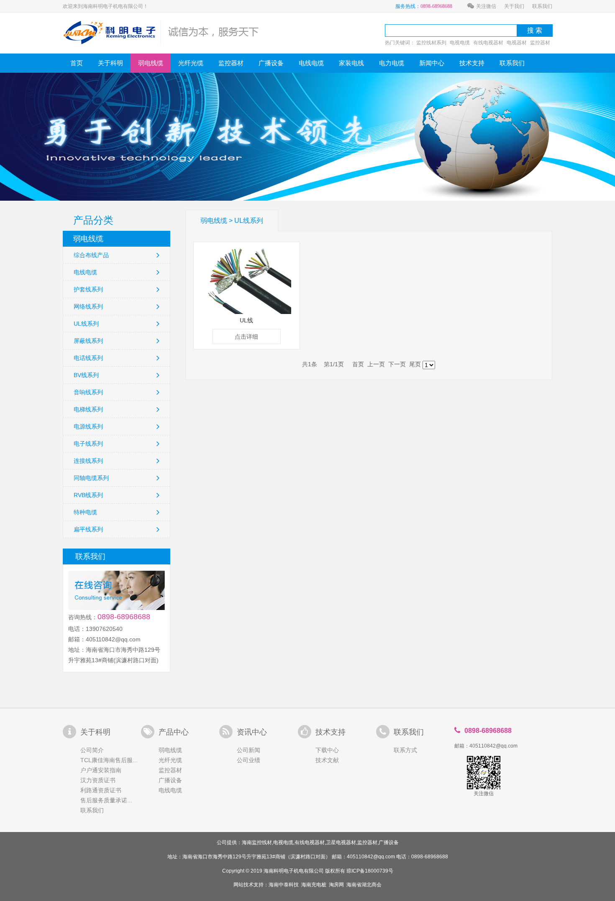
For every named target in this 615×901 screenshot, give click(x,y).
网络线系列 (88, 306)
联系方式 (405, 750)
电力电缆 (391, 62)
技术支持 (471, 62)
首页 (76, 62)
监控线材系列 (431, 43)
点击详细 (246, 336)
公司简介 (92, 750)
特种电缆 (85, 512)
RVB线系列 (88, 495)
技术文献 (327, 760)
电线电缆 (311, 62)
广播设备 (271, 62)
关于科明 (110, 62)
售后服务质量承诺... (106, 800)
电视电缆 (460, 43)
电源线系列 (88, 426)
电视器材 (517, 43)
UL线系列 (86, 323)
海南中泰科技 (284, 885)
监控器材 (540, 43)
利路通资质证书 (100, 790)
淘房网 (336, 885)
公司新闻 (248, 750)
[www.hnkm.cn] (161, 32)
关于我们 (514, 6)
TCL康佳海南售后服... (109, 760)
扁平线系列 (88, 529)
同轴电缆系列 (91, 478)
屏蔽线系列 (88, 340)
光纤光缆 (190, 62)
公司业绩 (248, 760)
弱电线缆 (150, 62)
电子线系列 (88, 443)
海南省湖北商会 (364, 885)
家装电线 (351, 62)
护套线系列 (88, 289)
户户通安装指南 (100, 770)
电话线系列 (88, 358)
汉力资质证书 (97, 780)
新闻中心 (431, 62)
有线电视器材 (488, 43)
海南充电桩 (313, 885)
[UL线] (246, 280)
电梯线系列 (88, 409)
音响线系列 (88, 392)
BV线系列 (86, 375)
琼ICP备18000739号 (369, 871)
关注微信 (486, 6)
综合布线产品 (91, 255)
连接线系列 (88, 460)
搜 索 (534, 30)
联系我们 (542, 6)
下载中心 (327, 750)
